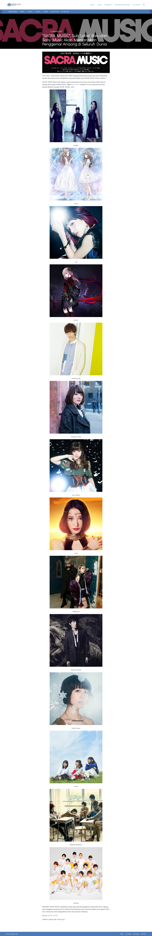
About (92, 5)
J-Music (37, 11)
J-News (45, 11)
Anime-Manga (12, 11)
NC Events (136, 5)
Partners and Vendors (122, 5)
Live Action (55, 11)
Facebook (128, 934)
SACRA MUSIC (53, 915)
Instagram (136, 934)
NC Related (65, 11)
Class (99, 5)
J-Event (29, 11)
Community (108, 5)
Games (22, 11)
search (144, 5)
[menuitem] (92, 5)
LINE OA (143, 934)
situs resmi (75, 84)
